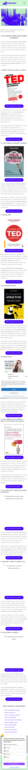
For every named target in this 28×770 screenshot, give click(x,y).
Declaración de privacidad (15, 395)
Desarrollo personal (11, 29)
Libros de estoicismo (10, 712)
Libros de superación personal (12, 715)
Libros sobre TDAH (9, 727)
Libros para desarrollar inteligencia (13, 720)
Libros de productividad (10, 724)
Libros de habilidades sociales (12, 710)
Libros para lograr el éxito (11, 722)
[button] (26, 376)
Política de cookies (6, 395)
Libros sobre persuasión (11, 732)
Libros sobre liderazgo (10, 717)
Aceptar (14, 389)
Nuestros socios (19, 382)
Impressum (23, 395)
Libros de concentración (11, 729)
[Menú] (24, 3)
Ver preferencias (14, 393)
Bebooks (3, 29)
